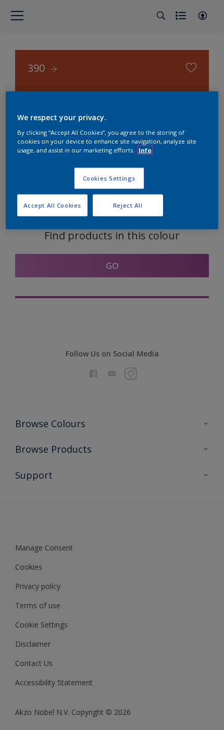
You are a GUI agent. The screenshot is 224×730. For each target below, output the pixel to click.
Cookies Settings (109, 178)
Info (145, 150)
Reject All (128, 205)
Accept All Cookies (52, 205)
